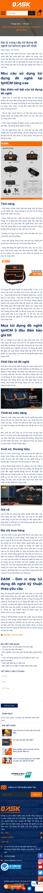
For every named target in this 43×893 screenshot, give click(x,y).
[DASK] (21, 775)
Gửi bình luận (9, 706)
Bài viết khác (9, 725)
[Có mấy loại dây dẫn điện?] (7, 742)
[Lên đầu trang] (40, 884)
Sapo (27, 884)
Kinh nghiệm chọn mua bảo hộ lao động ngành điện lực (26, 750)
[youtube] (24, 888)
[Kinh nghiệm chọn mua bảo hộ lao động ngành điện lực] (7, 751)
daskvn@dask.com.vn (13, 860)
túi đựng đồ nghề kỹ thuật (29, 559)
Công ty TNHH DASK (9, 617)
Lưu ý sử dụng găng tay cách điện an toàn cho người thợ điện (26, 760)
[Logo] (21, 5)
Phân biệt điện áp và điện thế (13, 663)
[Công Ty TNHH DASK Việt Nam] (11, 809)
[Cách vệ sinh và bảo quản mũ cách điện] (7, 733)
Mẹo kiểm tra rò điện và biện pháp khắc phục (19, 666)
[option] (21, 775)
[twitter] (29, 888)
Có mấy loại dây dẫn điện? (12, 649)
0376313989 (9, 856)
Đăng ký (36, 794)
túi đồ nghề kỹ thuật (24, 62)
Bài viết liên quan (10, 644)
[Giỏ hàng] (39, 15)
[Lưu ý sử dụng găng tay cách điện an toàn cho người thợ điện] (7, 760)
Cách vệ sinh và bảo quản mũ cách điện (17, 647)
